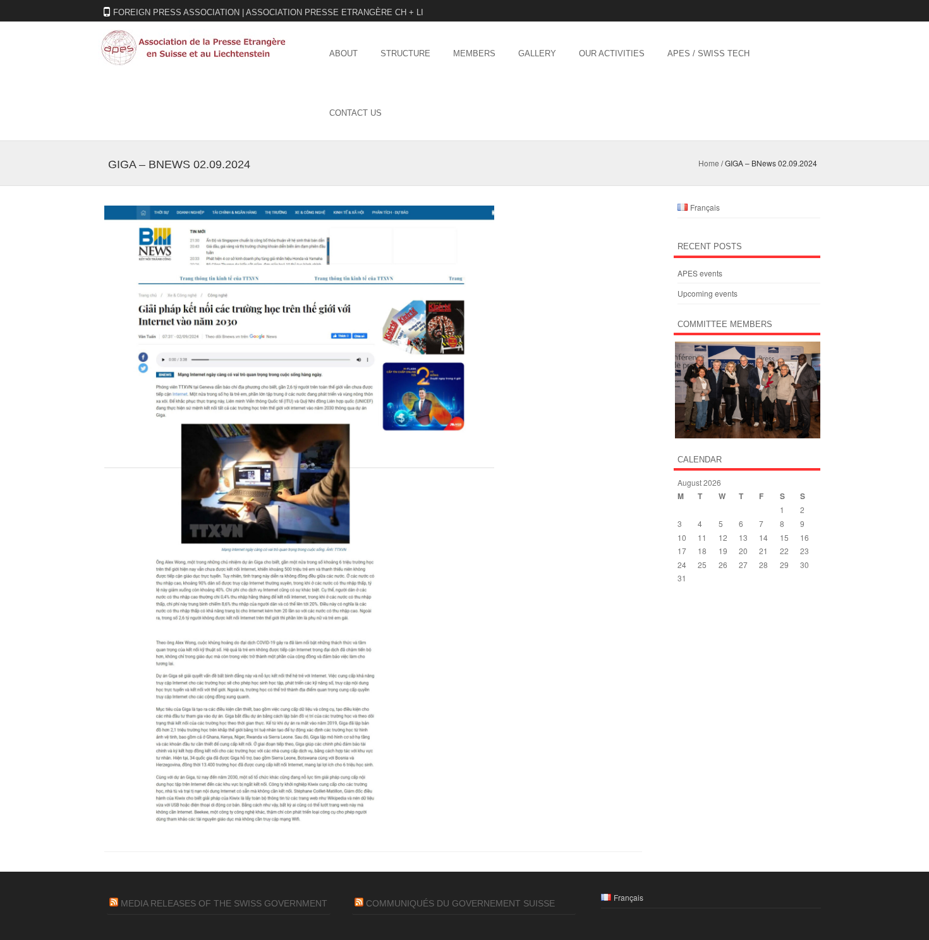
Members (474, 53)
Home (708, 163)
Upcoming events (707, 293)
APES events (699, 273)
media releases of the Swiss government (224, 903)
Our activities (612, 53)
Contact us (355, 113)
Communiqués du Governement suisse (460, 903)
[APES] (193, 62)
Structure (405, 53)
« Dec (687, 603)
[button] (747, 390)
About (343, 53)
